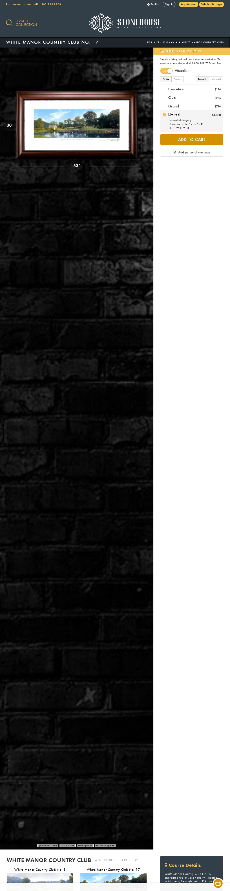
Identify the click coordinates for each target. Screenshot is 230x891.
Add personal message (193, 152)
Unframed (216, 79)
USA (150, 42)
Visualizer (183, 70)
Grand (194, 106)
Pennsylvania (167, 42)
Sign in (169, 4)
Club (194, 97)
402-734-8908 (51, 4)
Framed (202, 79)
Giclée (166, 79)
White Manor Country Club (203, 42)
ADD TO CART (191, 139)
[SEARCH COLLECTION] (9, 20)
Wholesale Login (211, 4)
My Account (188, 4)
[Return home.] (115, 23)
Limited (194, 121)
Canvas (177, 79)
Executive (194, 89)
